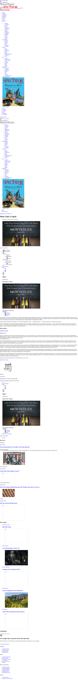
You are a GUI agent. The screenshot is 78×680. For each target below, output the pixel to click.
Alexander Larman (4, 330)
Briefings (4, 16)
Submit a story (5, 651)
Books (6, 49)
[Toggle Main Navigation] (1, 8)
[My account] (21, 8)
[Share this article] (3, 272)
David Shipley (3, 468)
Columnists (7, 70)
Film (6, 51)
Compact (9, 260)
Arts (6, 48)
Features (6, 69)
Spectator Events (5, 671)
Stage (6, 56)
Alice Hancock (5, 588)
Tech (6, 26)
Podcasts (4, 15)
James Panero (2, 444)
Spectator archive (5, 670)
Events (3, 18)
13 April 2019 (4, 247)
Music (6, 52)
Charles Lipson (5, 545)
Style (6, 64)
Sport (6, 63)
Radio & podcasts (8, 53)
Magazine (7, 27)
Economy (7, 45)
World (6, 43)
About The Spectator (6, 656)
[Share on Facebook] (5, 268)
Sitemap (4, 662)
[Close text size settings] (3, 252)
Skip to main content (4, 0)
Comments (6, 266)
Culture (6, 25)
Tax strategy (4, 660)
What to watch (7, 59)
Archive (4, 20)
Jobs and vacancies (6, 661)
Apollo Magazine (5, 668)
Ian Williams (4, 609)
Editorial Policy (5, 652)
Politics (6, 23)
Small (9, 254)
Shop (3, 21)
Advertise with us (5, 650)
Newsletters (4, 14)
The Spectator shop (6, 669)
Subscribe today (5, 677)
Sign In (19, 8)
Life (3, 57)
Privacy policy (5, 658)
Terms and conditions (6, 659)
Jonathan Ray (2, 376)
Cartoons (6, 74)
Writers (3, 13)
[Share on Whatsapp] (5, 271)
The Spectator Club (6, 672)
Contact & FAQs (5, 648)
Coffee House (5, 39)
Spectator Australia (6, 667)
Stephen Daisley (3, 500)
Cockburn (7, 24)
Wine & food (7, 60)
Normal (9, 262)
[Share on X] (5, 269)
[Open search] (0, 117)
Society (6, 41)
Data (6, 44)
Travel (6, 61)
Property (6, 62)
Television (7, 55)
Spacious (10, 264)
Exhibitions (7, 50)
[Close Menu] (1, 118)
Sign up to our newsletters (7, 678)
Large (9, 258)
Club (3, 19)
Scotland (6, 46)
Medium (9, 256)
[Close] (1, 635)
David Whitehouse (6, 567)
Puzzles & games (8, 75)
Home (3, 12)
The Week (7, 68)
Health (6, 65)
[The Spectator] (10, 8)
